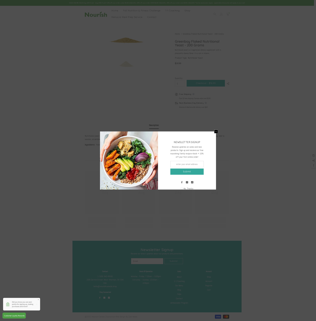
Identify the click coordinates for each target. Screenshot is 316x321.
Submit (187, 171)
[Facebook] (181, 182)
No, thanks (188, 188)
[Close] (216, 131)
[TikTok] (192, 182)
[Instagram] (187, 182)
